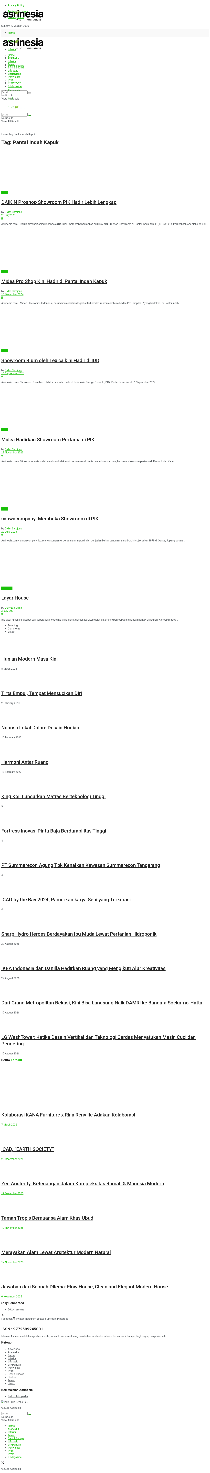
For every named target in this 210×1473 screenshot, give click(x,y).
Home (11, 32)
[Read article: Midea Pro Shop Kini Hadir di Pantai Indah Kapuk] (105, 249)
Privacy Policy (16, 5)
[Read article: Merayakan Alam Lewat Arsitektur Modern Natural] (105, 1236)
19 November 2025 (12, 1227)
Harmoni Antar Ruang (25, 762)
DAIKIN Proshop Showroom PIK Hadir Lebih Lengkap (58, 202)
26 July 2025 (8, 215)
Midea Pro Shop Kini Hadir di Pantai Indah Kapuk (54, 281)
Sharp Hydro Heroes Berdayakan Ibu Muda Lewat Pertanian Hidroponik (79, 934)
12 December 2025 (12, 1193)
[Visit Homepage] (23, 20)
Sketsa (12, 1377)
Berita (4, 192)
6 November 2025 (11, 1296)
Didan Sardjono (13, 212)
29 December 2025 (12, 1159)
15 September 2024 (12, 373)
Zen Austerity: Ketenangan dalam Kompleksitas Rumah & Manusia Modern (82, 1183)
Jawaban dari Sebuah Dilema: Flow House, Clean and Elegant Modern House (84, 1287)
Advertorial (14, 1349)
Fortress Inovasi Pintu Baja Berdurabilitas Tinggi (53, 831)
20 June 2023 (9, 531)
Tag (11, 134)
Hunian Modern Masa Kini (29, 659)
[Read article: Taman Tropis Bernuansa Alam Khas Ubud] (105, 1202)
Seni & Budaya (16, 65)
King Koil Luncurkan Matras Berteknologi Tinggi (53, 796)
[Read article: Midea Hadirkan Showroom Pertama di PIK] (105, 407)
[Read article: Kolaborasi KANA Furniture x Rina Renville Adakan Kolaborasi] (105, 1086)
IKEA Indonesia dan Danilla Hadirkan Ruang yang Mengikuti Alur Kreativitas (83, 968)
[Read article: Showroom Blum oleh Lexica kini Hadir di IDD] (105, 328)
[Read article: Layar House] (105, 566)
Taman (11, 64)
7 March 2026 (9, 1124)
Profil (11, 80)
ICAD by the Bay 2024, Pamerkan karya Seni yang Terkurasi (66, 899)
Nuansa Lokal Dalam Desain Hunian (40, 727)
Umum (11, 1383)
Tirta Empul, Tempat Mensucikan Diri (41, 693)
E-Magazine (15, 86)
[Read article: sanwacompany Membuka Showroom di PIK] (105, 486)
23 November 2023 (12, 452)
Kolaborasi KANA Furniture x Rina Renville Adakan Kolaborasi (68, 1115)
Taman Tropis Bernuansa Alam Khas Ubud (47, 1218)
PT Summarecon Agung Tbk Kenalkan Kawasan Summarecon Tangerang (80, 865)
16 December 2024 (12, 294)
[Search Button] (29, 92)
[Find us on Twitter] (2, 31)
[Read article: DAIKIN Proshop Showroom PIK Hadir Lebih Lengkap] (105, 170)
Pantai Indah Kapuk (24, 134)
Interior (12, 61)
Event (11, 83)
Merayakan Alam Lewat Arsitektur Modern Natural (56, 1252)
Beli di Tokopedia (18, 1396)
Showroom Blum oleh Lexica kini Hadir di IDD (50, 360)
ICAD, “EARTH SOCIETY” (27, 1149)
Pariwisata (14, 76)
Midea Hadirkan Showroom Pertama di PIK (49, 439)
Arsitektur (13, 58)
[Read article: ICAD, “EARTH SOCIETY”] (105, 1133)
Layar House (15, 598)
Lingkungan (14, 82)
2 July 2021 (8, 610)
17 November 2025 (12, 1262)
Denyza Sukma (13, 607)
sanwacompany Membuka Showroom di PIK (50, 519)
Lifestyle (13, 70)
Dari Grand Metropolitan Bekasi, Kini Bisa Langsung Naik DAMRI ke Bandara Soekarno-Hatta (101, 1003)
